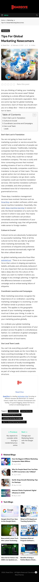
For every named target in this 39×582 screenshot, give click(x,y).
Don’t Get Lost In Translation (14, 118)
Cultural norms (13, 411)
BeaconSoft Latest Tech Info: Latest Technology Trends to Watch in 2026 (9, 540)
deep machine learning (15, 208)
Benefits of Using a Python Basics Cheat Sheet (27, 560)
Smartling (5, 202)
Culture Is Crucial (10, 121)
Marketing (5, 31)
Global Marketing (26, 411)
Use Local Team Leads (14, 127)
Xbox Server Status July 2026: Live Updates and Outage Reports (9, 560)
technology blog (23, 396)
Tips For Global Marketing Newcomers (14, 422)
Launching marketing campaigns (12, 418)
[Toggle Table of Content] (33, 115)
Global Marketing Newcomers (11, 415)
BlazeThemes (19, 575)
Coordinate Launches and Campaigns (18, 123)
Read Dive (6, 45)
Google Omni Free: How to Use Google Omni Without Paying (9, 521)
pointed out (6, 260)
